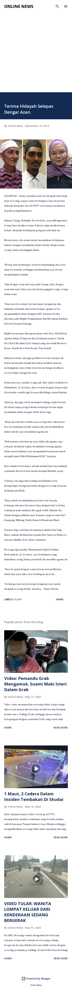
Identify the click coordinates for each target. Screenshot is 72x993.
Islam (17, 599)
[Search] (57, 6)
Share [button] (60, 599)
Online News (18, 6)
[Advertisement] (36, 49)
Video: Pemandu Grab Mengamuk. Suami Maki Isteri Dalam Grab (35, 683)
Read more (61, 727)
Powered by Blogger (38, 978)
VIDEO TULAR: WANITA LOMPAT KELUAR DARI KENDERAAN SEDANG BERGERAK (27, 912)
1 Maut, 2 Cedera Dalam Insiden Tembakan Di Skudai (33, 796)
